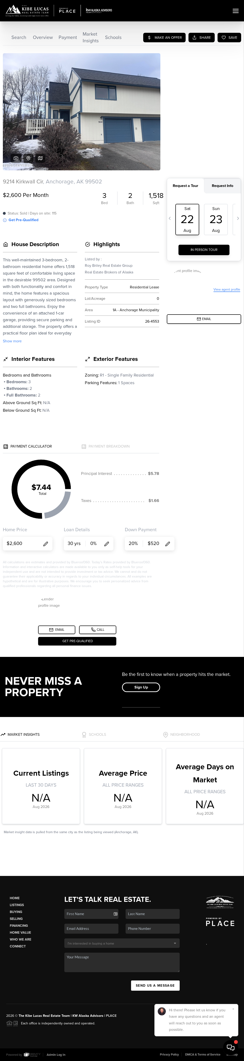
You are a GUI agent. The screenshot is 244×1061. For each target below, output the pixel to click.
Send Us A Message (155, 986)
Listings (17, 905)
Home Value (20, 933)
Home (15, 898)
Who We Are (20, 939)
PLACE (111, 1016)
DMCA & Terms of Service (202, 1054)
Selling (16, 919)
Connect (18, 946)
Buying (16, 912)
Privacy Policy (169, 1054)
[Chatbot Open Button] (230, 1047)
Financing (19, 926)
